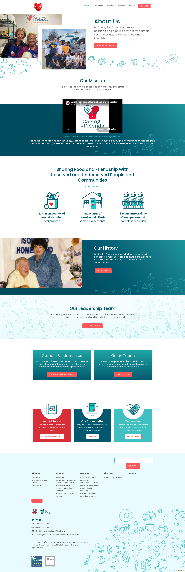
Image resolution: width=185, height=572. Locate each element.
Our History (36, 477)
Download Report (52, 436)
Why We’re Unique (39, 480)
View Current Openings (62, 374)
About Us (87, 6)
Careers (131, 6)
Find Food (121, 6)
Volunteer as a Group (65, 483)
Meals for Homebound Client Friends (89, 486)
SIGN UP (92, 436)
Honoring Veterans (88, 496)
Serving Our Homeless (89, 493)
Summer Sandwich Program (64, 489)
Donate (144, 6)
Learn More (103, 270)
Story (34, 483)
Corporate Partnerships (66, 480)
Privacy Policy (74, 535)
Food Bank (84, 491)
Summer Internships (64, 493)
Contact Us (123, 374)
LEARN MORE (133, 436)
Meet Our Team (92, 325)
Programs (110, 6)
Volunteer (99, 6)
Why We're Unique (106, 45)
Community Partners (113, 477)
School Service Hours (65, 485)
